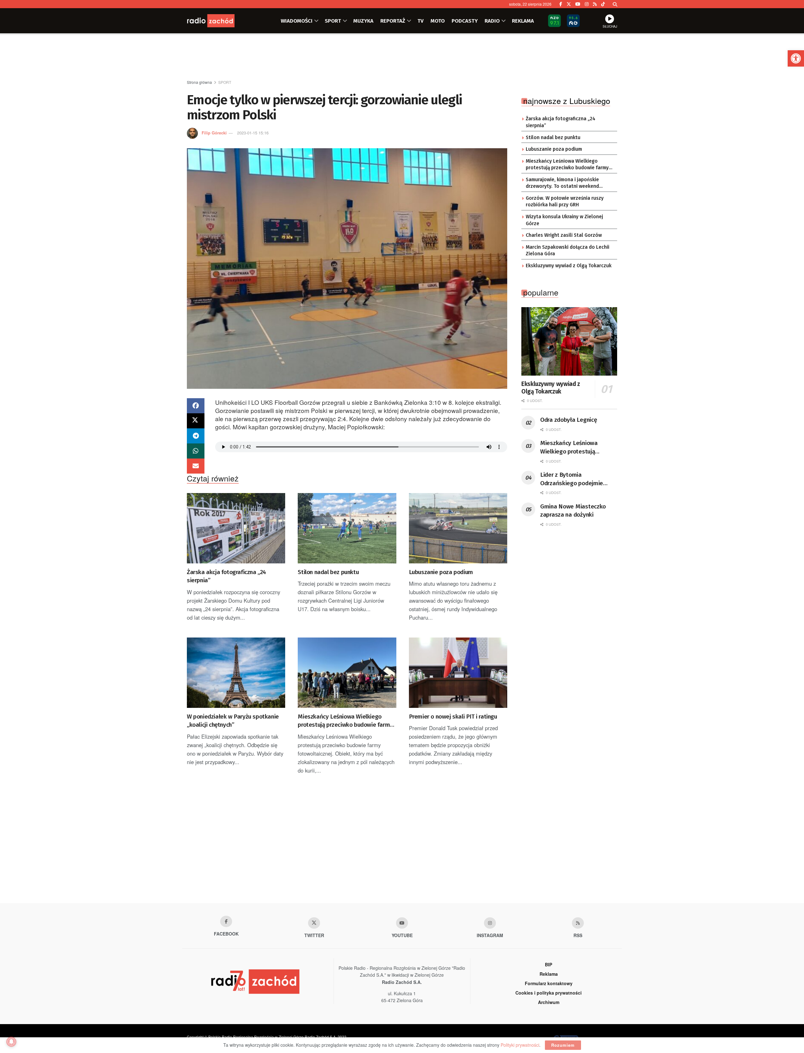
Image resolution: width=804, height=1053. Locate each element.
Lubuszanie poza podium (441, 572)
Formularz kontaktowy (549, 983)
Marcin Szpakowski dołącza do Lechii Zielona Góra (567, 250)
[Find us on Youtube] (402, 923)
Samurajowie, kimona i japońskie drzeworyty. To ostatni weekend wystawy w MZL (562, 183)
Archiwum (548, 1002)
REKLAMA (523, 21)
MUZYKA (363, 21)
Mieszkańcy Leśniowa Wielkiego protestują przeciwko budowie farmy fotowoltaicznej (345, 721)
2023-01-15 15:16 (253, 133)
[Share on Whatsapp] (195, 451)
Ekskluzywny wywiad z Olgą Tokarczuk (568, 266)
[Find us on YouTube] (577, 4)
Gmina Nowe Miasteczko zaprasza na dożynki (573, 510)
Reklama (549, 974)
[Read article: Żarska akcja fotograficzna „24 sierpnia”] (236, 528)
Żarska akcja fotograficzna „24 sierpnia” (226, 576)
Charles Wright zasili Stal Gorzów (564, 235)
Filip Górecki (214, 133)
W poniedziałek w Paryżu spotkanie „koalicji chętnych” (233, 721)
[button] (796, 58)
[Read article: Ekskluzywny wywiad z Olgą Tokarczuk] (569, 341)
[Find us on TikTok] (603, 4)
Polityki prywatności (520, 1045)
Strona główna (199, 82)
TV (420, 21)
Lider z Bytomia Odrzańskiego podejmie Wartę (571, 479)
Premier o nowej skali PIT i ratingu (453, 716)
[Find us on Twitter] (569, 4)
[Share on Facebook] (195, 405)
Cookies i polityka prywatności (548, 993)
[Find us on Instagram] (587, 4)
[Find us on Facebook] (560, 4)
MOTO (438, 21)
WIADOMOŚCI (296, 21)
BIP (548, 964)
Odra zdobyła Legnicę (568, 419)
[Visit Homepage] (218, 21)
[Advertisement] (402, 57)
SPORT (333, 21)
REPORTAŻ (392, 21)
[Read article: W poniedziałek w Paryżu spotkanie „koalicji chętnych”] (236, 673)
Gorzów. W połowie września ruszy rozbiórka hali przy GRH (565, 201)
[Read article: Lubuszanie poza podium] (458, 528)
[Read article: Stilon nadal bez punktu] (347, 528)
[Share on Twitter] (195, 420)
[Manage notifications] (11, 1042)
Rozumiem (563, 1045)
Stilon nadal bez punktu (328, 572)
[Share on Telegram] (195, 435)
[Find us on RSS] (595, 4)
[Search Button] (615, 4)
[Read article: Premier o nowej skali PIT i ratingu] (458, 673)
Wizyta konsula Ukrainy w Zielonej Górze (564, 220)
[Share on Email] (195, 466)
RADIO (492, 21)
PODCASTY (465, 21)
